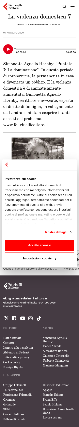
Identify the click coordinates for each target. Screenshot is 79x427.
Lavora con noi (52, 417)
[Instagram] (38, 318)
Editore (10, 328)
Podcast (57, 24)
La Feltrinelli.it (13, 390)
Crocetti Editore (13, 414)
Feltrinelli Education (56, 385)
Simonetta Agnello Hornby (55, 339)
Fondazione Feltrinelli (17, 394)
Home (20, 24)
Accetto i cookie (39, 245)
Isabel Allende (52, 346)
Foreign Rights (12, 367)
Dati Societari (12, 338)
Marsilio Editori (53, 394)
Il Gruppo (11, 375)
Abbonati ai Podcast (16, 352)
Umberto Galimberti (56, 360)
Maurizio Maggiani (55, 365)
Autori (49, 328)
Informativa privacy (16, 357)
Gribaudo (9, 404)
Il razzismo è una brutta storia (59, 411)
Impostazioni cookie (37, 258)
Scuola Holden (52, 404)
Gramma (9, 399)
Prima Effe (50, 399)
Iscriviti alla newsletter (18, 347)
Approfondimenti (38, 24)
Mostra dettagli (56, 232)
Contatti (8, 342)
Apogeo (47, 390)
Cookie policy (11, 362)
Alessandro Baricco (55, 351)
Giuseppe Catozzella (56, 355)
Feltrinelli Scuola (14, 419)
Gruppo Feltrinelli (15, 385)
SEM (6, 409)
